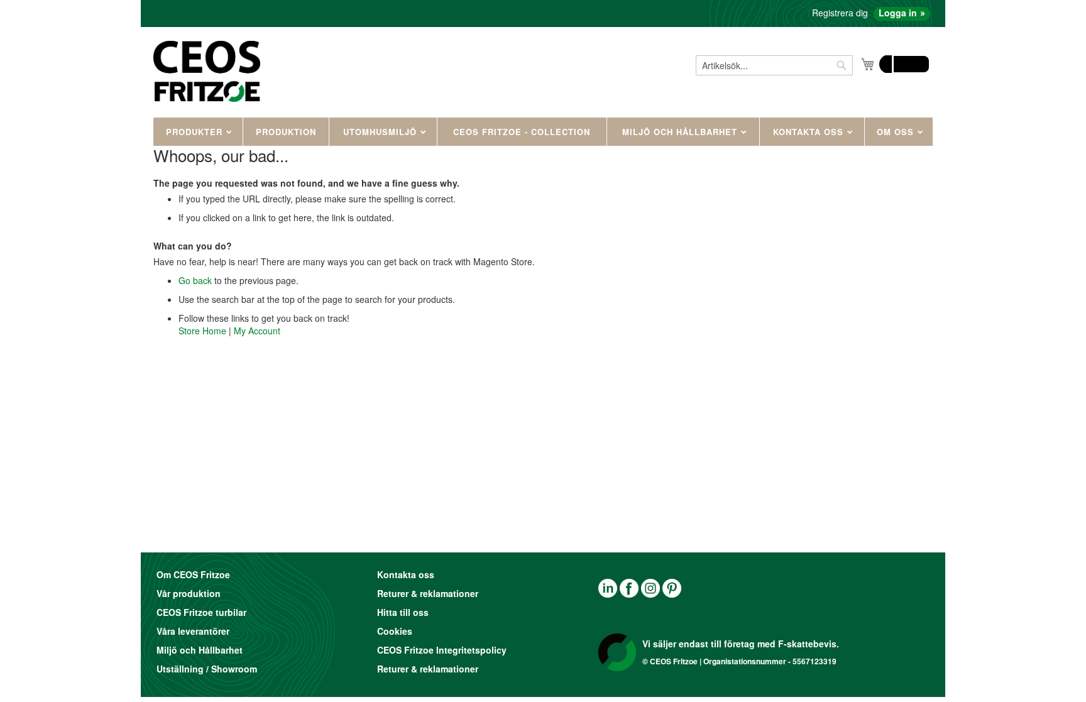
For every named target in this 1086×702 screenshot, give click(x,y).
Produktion (286, 132)
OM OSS (897, 132)
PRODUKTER (196, 132)
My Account (257, 330)
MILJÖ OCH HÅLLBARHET (681, 132)
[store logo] (206, 71)
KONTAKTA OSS (810, 132)
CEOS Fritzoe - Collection (521, 132)
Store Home (202, 330)
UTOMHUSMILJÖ (381, 132)
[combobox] (774, 65)
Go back (195, 280)
